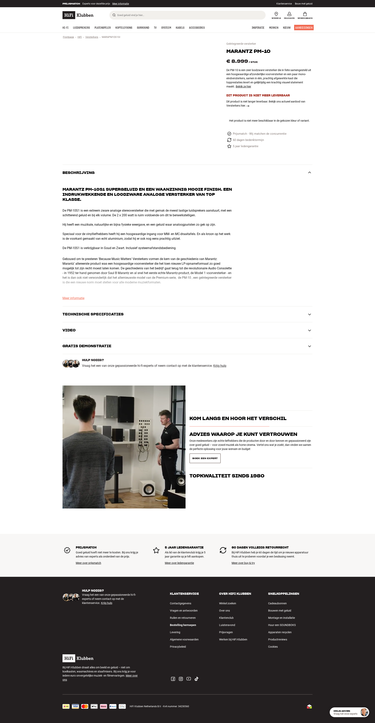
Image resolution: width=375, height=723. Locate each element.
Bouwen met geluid (279, 610)
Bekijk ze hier (243, 86)
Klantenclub (226, 617)
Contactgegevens (180, 603)
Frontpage (68, 37)
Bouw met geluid (303, 3)
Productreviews (277, 639)
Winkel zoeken (227, 603)
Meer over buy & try (243, 563)
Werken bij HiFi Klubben (233, 639)
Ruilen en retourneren (183, 617)
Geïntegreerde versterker (241, 43)
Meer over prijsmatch (88, 563)
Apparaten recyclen (280, 632)
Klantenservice (284, 3)
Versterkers (91, 37)
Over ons (224, 610)
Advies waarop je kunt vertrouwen (243, 434)
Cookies (273, 646)
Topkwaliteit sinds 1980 (226, 476)
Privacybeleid (178, 646)
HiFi (80, 37)
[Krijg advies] (364, 712)
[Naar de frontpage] (77, 15)
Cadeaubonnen (277, 603)
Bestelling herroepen (183, 625)
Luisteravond (227, 625)
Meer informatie (116, 3)
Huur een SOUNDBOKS (282, 625)
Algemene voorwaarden (184, 639)
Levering (175, 632)
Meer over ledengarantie (179, 563)
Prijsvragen (226, 632)
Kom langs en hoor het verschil (238, 419)
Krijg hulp (219, 366)
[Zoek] (114, 15)
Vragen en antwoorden (184, 610)
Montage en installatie (281, 617)
